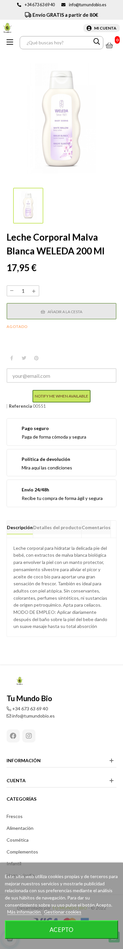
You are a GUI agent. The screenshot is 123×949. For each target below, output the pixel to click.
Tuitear (24, 358)
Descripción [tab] (20, 527)
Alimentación (20, 828)
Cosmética (18, 840)
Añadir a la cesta (64, 311)
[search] (97, 43)
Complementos (22, 851)
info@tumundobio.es (87, 4)
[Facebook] (13, 736)
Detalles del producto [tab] (57, 527)
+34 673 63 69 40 (40, 4)
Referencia (20, 406)
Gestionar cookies (62, 912)
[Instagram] (28, 736)
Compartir (11, 358)
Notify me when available (61, 396)
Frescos (15, 816)
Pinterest (36, 358)
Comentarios (96, 527)
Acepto (61, 929)
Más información (24, 912)
